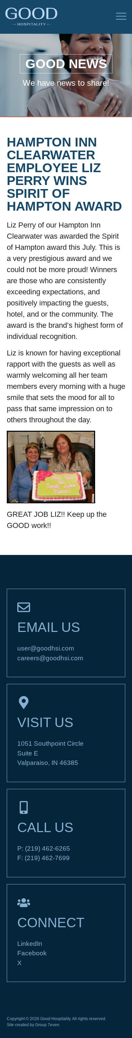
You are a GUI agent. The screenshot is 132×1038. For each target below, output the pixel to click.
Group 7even (47, 1024)
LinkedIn (29, 943)
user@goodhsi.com (45, 648)
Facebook (32, 953)
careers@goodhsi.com (50, 658)
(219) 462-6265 (47, 848)
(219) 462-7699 (47, 857)
